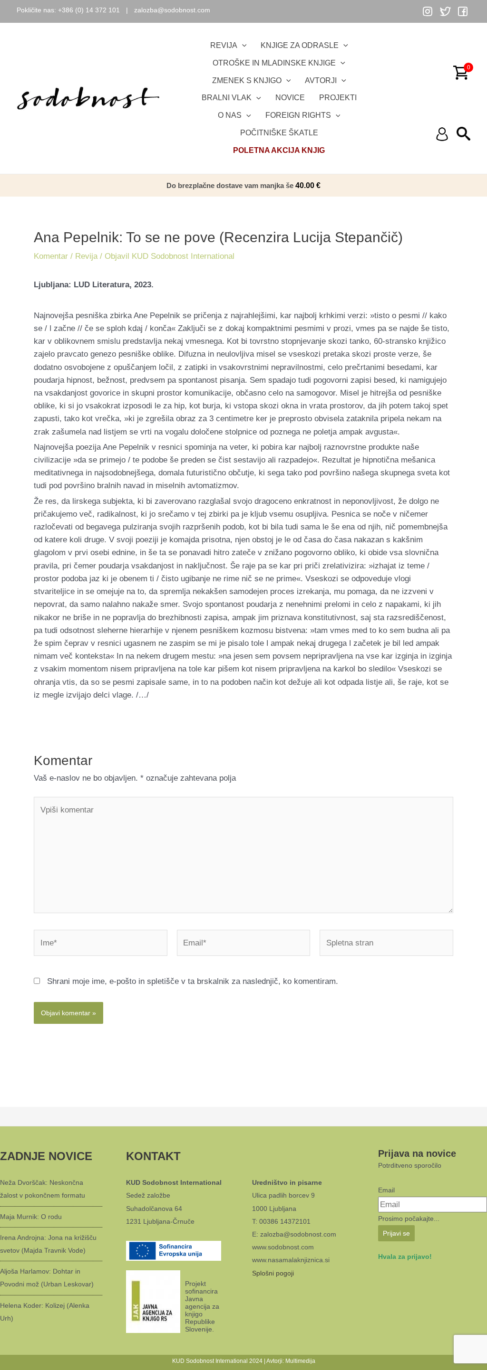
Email (386, 1190)
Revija (86, 256)
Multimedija (300, 1361)
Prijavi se (396, 1233)
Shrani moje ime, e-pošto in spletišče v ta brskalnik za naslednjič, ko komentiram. (192, 981)
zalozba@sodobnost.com (172, 10)
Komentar (51, 256)
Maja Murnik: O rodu (31, 1216)
